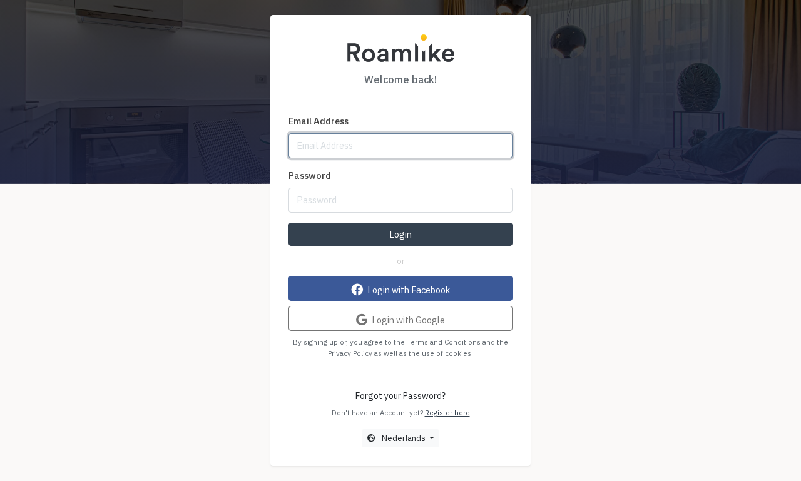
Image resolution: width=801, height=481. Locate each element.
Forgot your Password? (400, 396)
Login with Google (407, 319)
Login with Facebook (407, 289)
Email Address (318, 121)
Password (309, 175)
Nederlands (403, 438)
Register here (447, 412)
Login (400, 234)
